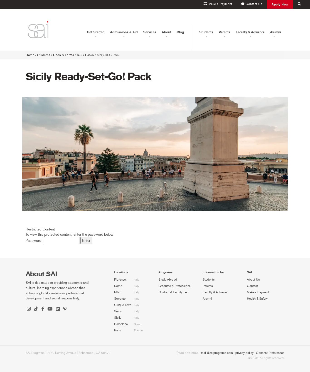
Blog (180, 32)
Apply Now (280, 4)
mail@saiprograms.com (217, 353)
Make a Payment (258, 292)
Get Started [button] (96, 32)
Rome (118, 286)
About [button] (166, 32)
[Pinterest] (64, 309)
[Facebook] (42, 309)
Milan (117, 292)
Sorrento (120, 299)
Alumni (207, 299)
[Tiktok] (36, 309)
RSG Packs (85, 55)
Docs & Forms (63, 55)
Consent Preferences (270, 353)
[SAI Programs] (38, 29)
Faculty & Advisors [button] (250, 32)
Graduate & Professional (174, 286)
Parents (208, 286)
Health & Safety (257, 299)
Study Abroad (167, 279)
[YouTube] (50, 309)
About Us (253, 279)
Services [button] (149, 32)
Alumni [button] (275, 32)
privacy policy (244, 353)
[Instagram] (29, 309)
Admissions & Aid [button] (124, 32)
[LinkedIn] (58, 309)
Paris (117, 330)
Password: (34, 240)
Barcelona (121, 324)
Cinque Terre (122, 305)
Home (30, 55)
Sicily (117, 318)
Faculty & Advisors (215, 292)
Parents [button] (224, 32)
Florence (120, 279)
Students (43, 55)
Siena (118, 311)
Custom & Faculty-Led (173, 292)
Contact (252, 286)
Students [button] (206, 32)
